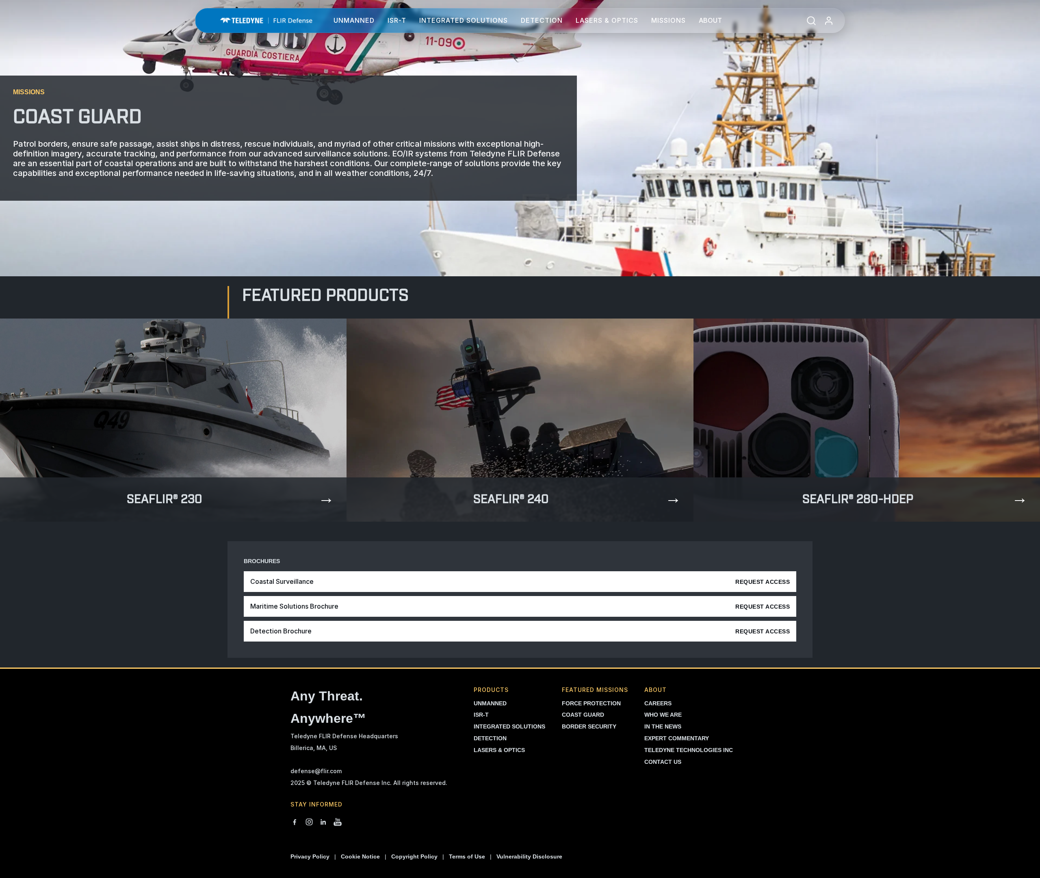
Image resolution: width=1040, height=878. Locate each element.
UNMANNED (490, 703)
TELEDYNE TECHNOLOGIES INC (688, 750)
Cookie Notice (360, 856)
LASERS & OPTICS (499, 750)
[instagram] (309, 823)
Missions (668, 20)
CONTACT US (662, 762)
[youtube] (338, 823)
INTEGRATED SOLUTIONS (509, 726)
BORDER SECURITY (589, 726)
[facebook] (294, 823)
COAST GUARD (583, 714)
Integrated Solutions (463, 20)
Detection (542, 20)
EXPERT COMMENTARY (676, 738)
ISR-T (397, 20)
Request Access (762, 582)
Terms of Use (467, 856)
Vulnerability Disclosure (529, 856)
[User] (828, 20)
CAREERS (658, 703)
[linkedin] (323, 822)
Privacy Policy (309, 856)
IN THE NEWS (662, 726)
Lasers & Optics (607, 20)
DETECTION (490, 738)
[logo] (266, 20)
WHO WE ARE (663, 714)
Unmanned (354, 20)
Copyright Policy (414, 856)
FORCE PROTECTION (591, 703)
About (710, 20)
